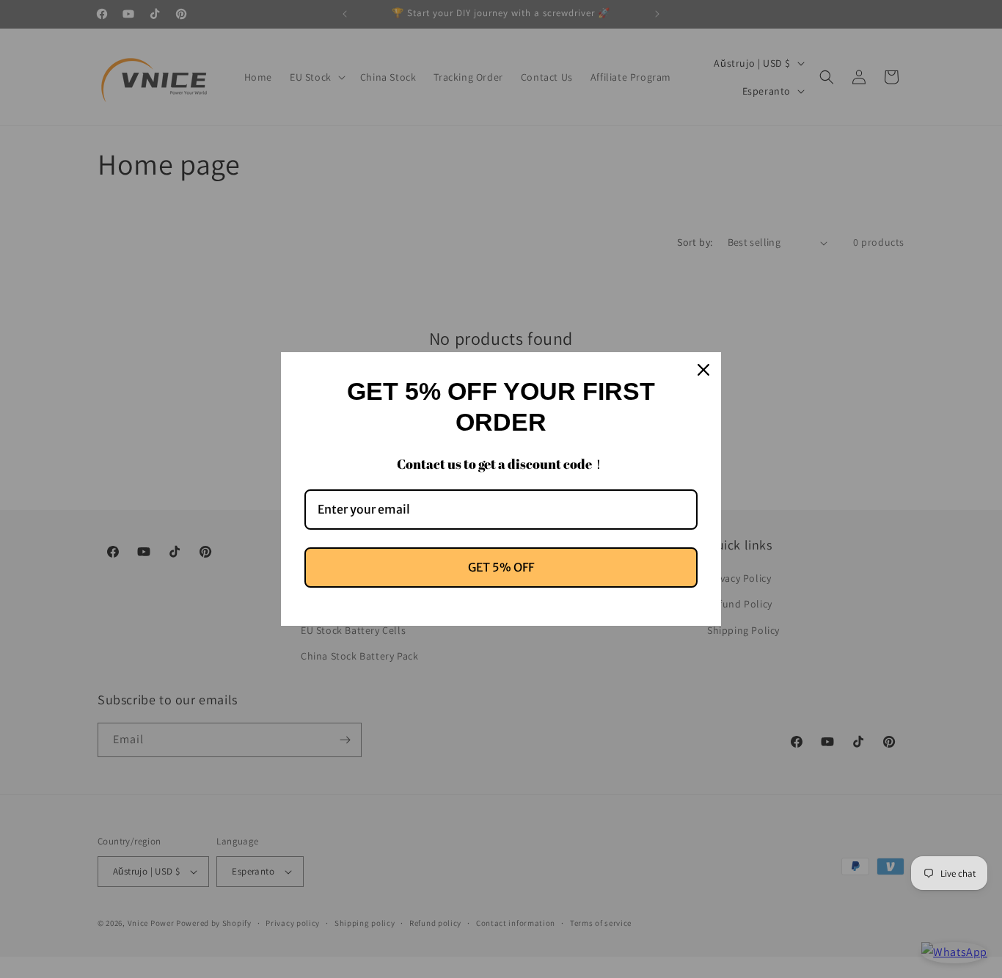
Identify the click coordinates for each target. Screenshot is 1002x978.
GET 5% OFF (501, 567)
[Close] (703, 369)
